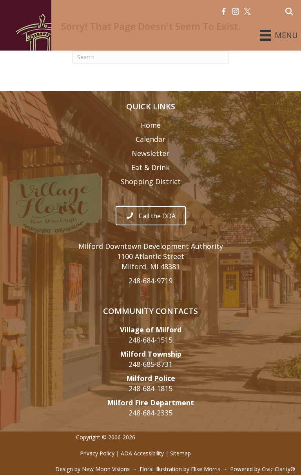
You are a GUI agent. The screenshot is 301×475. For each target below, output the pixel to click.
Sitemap (180, 453)
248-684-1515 (150, 339)
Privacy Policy (97, 453)
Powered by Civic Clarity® (262, 469)
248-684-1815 (150, 388)
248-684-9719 (150, 280)
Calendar (150, 139)
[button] (224, 12)
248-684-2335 (150, 412)
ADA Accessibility (142, 453)
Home (151, 125)
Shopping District (151, 181)
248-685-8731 (150, 364)
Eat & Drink (150, 167)
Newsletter (150, 153)
